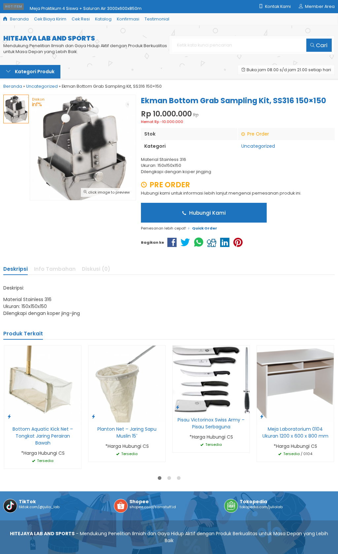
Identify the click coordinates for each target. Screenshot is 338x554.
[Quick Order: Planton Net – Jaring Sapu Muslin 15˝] (93, 416)
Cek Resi (81, 19)
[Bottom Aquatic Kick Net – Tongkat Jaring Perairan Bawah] (42, 384)
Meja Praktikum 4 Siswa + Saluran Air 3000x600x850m (86, 6)
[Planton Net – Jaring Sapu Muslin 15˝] (126, 384)
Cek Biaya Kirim (50, 19)
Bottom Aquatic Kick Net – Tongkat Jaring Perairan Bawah (43, 436)
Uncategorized (258, 146)
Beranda (19, 19)
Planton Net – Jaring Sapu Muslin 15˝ (126, 432)
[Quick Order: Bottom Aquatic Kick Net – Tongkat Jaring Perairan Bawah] (9, 416)
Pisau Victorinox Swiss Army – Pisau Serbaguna (211, 423)
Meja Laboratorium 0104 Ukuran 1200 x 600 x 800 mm (295, 432)
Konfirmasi (128, 19)
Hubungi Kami (207, 212)
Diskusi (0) (96, 268)
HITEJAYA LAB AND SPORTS (49, 38)
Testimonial (157, 19)
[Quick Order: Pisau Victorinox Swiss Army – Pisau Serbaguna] (177, 407)
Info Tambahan (55, 268)
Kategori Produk (34, 71)
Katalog (103, 19)
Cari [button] (321, 45)
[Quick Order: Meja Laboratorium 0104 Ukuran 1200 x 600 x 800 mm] (261, 416)
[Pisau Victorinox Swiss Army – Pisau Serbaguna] (211, 379)
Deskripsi (15, 268)
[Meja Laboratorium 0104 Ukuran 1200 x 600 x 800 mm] (295, 384)
